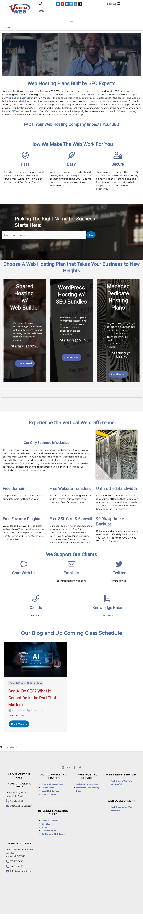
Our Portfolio (117, 784)
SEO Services (48, 787)
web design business (18, 98)
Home (6, 27)
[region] (71, 54)
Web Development (121, 800)
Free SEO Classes (50, 820)
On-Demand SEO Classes (53, 834)
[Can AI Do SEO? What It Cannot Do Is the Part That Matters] (35, 659)
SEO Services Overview (52, 784)
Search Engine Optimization (26, 683)
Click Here (107, 615)
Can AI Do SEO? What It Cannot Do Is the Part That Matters (32, 698)
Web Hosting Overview (87, 784)
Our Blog (46, 824)
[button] (113, 3)
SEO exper (18, 111)
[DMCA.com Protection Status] (106, 917)
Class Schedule (49, 830)
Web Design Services (121, 774)
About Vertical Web (19, 776)
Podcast (45, 827)
